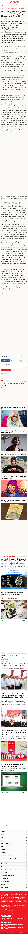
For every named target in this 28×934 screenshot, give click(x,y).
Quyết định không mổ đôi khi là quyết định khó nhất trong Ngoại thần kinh (13, 560)
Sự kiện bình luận (5, 881)
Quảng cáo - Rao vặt (6, 869)
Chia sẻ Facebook (6, 360)
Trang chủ (3, 8)
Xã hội (17, 4)
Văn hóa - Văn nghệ (6, 843)
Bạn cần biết (21, 8)
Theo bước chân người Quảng (8, 858)
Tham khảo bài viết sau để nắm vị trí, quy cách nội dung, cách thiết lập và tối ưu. (13, 769)
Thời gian (6, 376)
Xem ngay (23, 620)
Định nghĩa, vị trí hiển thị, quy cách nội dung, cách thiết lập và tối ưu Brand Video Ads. (13, 597)
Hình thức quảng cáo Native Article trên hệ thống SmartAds (12, 765)
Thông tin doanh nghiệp (12, 8)
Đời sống (3, 846)
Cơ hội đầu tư (4, 878)
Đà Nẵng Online (7, 922)
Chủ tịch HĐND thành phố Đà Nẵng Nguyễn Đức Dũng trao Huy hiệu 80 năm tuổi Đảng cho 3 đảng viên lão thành (12, 696)
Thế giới (3, 852)
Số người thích (12, 376)
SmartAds (5, 620)
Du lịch (2, 840)
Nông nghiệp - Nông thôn (7, 875)
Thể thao (3, 849)
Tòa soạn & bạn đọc (6, 864)
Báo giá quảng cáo (6, 915)
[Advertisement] (14, 309)
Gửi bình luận (6, 369)
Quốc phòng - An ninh (6, 861)
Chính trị (12, 4)
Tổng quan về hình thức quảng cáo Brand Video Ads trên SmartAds (12, 593)
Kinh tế (21, 4)
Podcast (3, 884)
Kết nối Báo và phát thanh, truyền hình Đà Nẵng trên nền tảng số (13, 919)
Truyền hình (4, 872)
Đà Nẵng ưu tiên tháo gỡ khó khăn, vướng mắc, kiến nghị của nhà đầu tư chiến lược (13, 658)
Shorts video (4, 887)
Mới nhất (7, 4)
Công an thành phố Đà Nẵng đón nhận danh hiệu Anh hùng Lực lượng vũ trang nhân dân (14, 732)
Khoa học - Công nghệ (6, 855)
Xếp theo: (2, 376)
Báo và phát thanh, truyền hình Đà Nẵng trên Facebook (13, 925)
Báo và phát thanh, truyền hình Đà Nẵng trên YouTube (13, 928)
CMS (12, 932)
